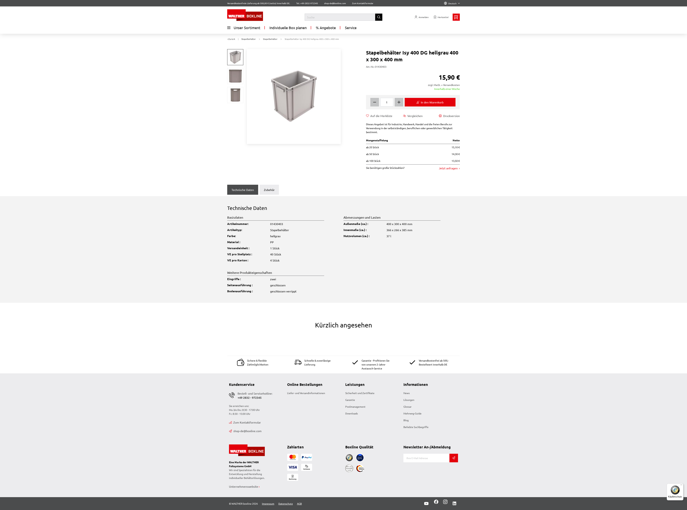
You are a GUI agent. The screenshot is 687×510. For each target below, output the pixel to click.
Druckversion (451, 116)
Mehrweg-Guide (412, 413)
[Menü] (681, 486)
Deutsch (452, 3)
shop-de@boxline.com (247, 431)
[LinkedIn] (454, 503)
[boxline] (256, 15)
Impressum (268, 503)
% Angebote (326, 27)
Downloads (351, 413)
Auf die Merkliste (381, 116)
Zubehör (269, 189)
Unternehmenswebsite (243, 486)
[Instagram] (444, 503)
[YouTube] (426, 503)
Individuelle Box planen (288, 27)
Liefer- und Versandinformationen (306, 393)
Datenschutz (285, 503)
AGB (299, 503)
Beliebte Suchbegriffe (415, 427)
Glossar (407, 406)
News (406, 393)
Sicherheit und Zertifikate (359, 393)
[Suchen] (378, 17)
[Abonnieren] (453, 458)
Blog (406, 420)
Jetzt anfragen (448, 168)
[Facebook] (436, 503)
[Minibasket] (456, 17)
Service (351, 27)
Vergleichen (415, 116)
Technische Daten (243, 189)
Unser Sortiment (247, 27)
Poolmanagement (355, 406)
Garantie (350, 399)
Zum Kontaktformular (362, 3)
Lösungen (408, 399)
